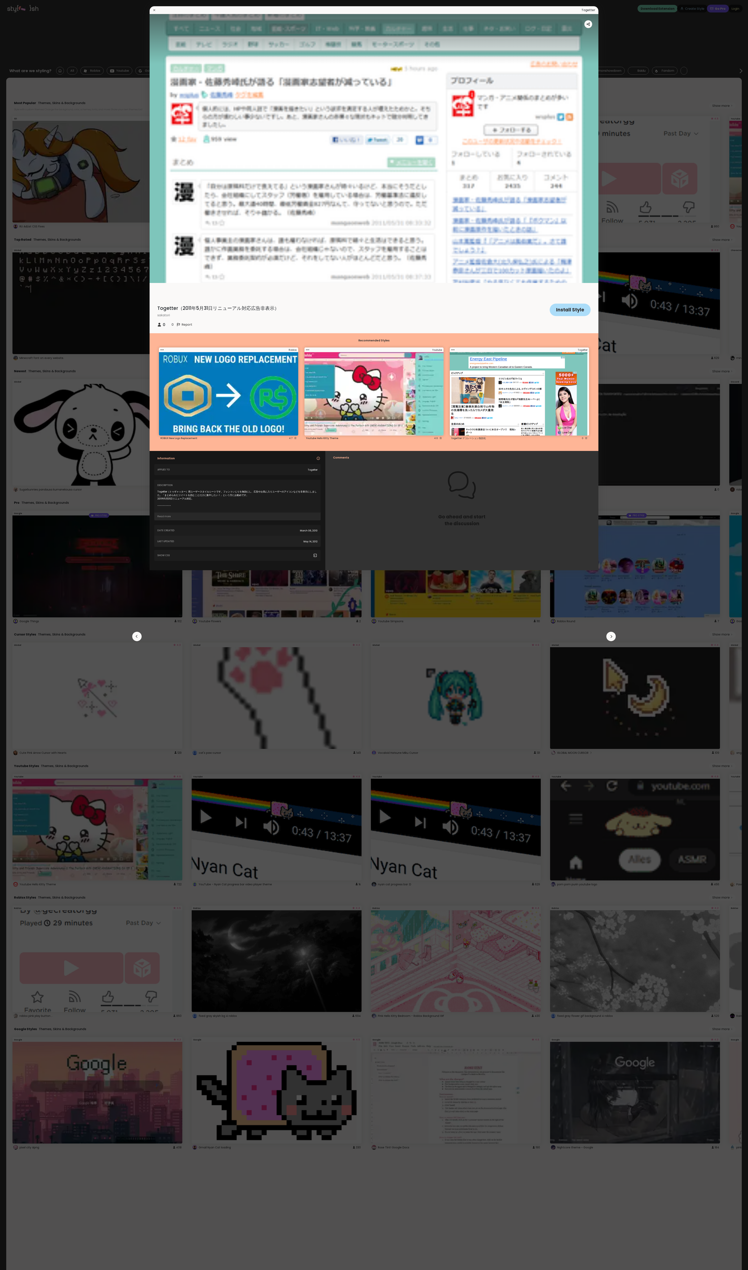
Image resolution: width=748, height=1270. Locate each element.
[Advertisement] (15, 635)
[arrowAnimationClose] (137, 636)
